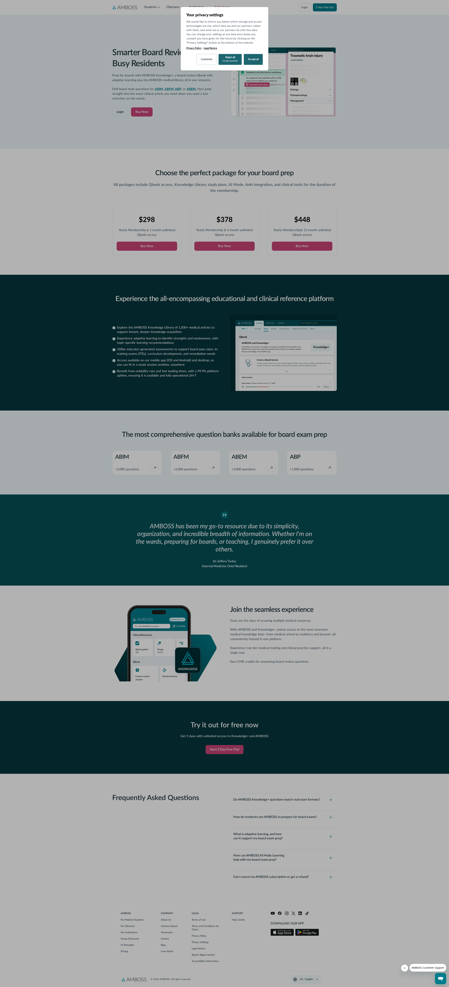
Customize (206, 59)
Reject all (230, 59)
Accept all (253, 59)
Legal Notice (210, 48)
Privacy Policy (194, 48)
